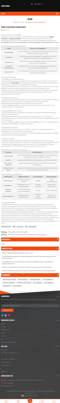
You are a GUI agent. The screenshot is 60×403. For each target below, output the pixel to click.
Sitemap (3, 336)
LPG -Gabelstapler (18, 226)
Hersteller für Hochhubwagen (24, 282)
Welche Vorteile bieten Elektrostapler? (18, 232)
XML (2, 339)
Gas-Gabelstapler (17, 286)
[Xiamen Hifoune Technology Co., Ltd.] (5, 6)
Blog (3, 244)
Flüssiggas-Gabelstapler (15, 38)
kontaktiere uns (5, 330)
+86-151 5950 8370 (9, 383)
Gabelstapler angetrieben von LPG (10, 353)
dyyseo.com (32, 393)
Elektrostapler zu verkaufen (9, 279)
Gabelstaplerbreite (6, 362)
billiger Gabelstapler (23, 279)
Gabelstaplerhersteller (35, 279)
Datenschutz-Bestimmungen (8, 342)
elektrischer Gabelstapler (9, 282)
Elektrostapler (15, 83)
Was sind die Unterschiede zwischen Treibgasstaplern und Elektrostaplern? (27, 234)
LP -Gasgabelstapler (31, 226)
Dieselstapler (4, 350)
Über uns (3, 326)
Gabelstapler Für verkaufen (8, 359)
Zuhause (17, 22)
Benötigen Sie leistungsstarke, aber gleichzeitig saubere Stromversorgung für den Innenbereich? (26, 267)
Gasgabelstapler (7, 226)
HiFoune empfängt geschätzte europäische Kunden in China (17, 253)
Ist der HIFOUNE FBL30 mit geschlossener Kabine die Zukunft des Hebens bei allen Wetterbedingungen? (29, 270)
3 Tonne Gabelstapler (48, 279)
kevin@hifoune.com (9, 386)
